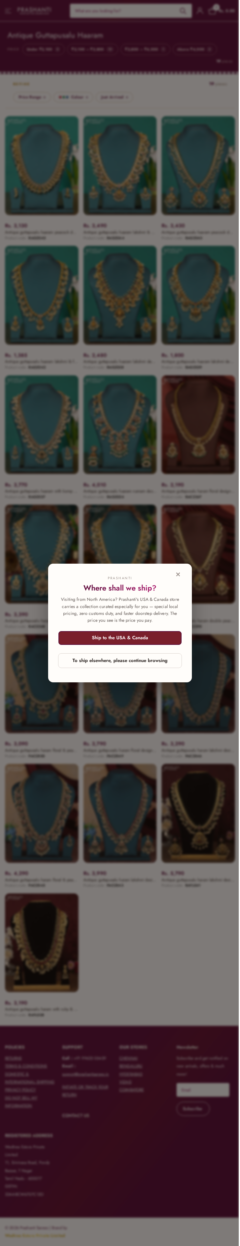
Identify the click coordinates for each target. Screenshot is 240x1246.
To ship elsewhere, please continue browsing (120, 660)
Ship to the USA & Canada (120, 637)
